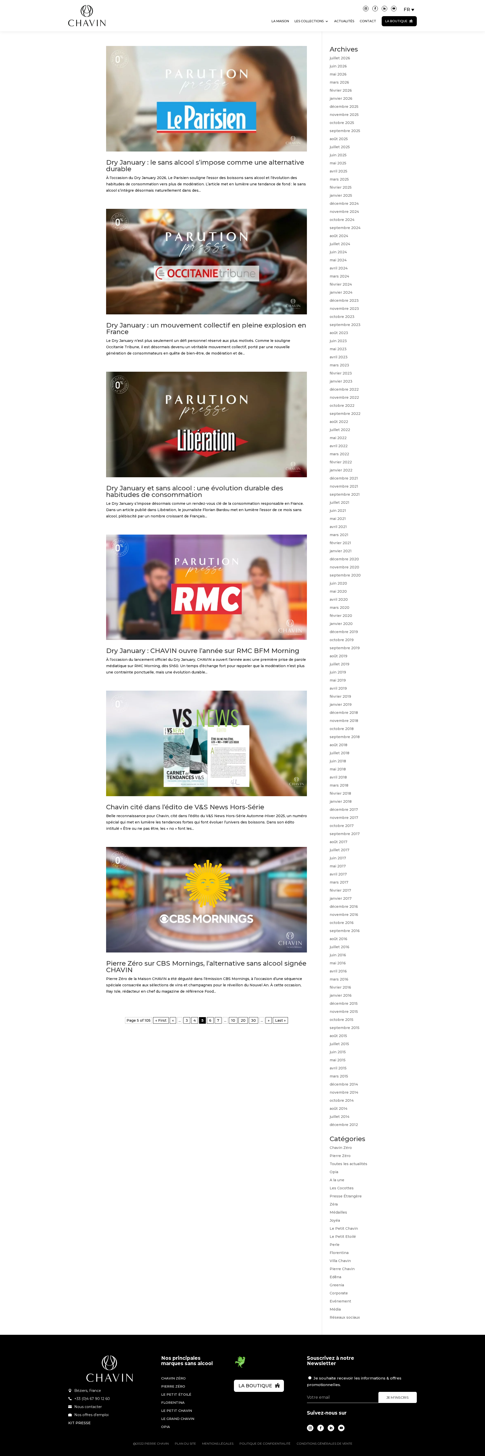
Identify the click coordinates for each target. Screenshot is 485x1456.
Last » (280, 1020)
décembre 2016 (344, 906)
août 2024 (339, 236)
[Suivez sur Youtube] (394, 8)
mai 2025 (338, 163)
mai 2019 (338, 680)
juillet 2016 (339, 947)
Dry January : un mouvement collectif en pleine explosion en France (206, 328)
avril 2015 (338, 1068)
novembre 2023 (344, 308)
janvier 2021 (341, 551)
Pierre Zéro (340, 1155)
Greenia (337, 1285)
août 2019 (338, 656)
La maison (280, 21)
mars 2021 (339, 535)
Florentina (339, 1252)
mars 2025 (339, 179)
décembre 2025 (344, 106)
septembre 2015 (344, 1027)
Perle (335, 1244)
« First (160, 1020)
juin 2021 (338, 510)
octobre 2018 (342, 728)
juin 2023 (338, 341)
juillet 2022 (340, 430)
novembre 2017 (344, 817)
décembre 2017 (344, 809)
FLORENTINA (173, 1402)
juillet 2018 (339, 753)
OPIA (165, 1427)
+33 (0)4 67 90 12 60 (92, 1398)
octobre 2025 (342, 122)
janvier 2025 (341, 195)
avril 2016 (338, 971)
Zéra (334, 1204)
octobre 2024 (342, 219)
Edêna (335, 1277)
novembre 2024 (344, 211)
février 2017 (340, 890)
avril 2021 (338, 526)
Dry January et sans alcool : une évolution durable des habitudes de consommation (194, 491)
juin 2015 (338, 1052)
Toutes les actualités (348, 1164)
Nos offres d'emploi (91, 1415)
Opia (334, 1172)
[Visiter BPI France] (240, 1367)
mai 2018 (338, 769)
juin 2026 (338, 66)
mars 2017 (339, 882)
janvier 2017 (341, 898)
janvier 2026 (341, 98)
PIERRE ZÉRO (173, 1386)
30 (253, 1020)
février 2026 (341, 90)
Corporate (339, 1293)
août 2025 (339, 139)
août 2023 (339, 333)
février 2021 (340, 543)
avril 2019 (338, 688)
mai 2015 (338, 1060)
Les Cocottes (342, 1188)
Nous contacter (88, 1406)
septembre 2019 (345, 648)
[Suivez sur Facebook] (375, 8)
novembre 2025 (344, 114)
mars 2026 (339, 82)
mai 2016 (338, 963)
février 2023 (341, 373)
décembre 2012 (344, 1124)
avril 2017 (338, 874)
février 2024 (341, 284)
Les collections (309, 21)
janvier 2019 (341, 704)
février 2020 (341, 615)
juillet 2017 (339, 850)
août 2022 (339, 421)
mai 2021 (338, 518)
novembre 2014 (344, 1092)
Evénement (340, 1301)
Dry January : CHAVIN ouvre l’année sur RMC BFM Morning (202, 651)
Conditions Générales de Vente (324, 1443)
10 (233, 1020)
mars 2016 (339, 979)
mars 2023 (339, 365)
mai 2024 (338, 260)
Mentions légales (217, 1443)
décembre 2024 (344, 203)
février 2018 (340, 793)
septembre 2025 (345, 131)
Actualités (344, 21)
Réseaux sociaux (345, 1317)
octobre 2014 (342, 1100)
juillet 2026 (340, 58)
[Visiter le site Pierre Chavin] (86, 30)
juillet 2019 (339, 664)
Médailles (338, 1212)
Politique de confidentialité (264, 1443)
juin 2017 (338, 858)
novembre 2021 (344, 486)
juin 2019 (338, 672)
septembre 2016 (345, 930)
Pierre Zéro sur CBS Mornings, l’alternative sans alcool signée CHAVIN (206, 966)
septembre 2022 (345, 413)
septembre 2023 (345, 324)
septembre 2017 (345, 834)
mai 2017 (338, 866)
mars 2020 (339, 607)
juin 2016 (338, 955)
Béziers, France (87, 1390)
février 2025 (341, 187)
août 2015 (338, 1036)
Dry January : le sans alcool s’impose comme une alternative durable (205, 165)
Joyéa (335, 1220)
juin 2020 (338, 583)
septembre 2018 (345, 737)
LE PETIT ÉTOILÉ (176, 1394)
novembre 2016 (344, 914)
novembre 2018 (344, 720)
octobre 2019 (342, 640)
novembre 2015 (344, 1011)
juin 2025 (338, 155)
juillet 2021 (339, 502)
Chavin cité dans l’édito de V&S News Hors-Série (185, 807)
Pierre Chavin (342, 1269)
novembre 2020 (344, 567)
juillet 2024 (340, 244)
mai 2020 (338, 591)
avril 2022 (339, 446)
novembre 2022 (344, 397)
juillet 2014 (339, 1116)
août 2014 (338, 1108)
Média (335, 1309)
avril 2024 (339, 268)
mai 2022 (338, 438)
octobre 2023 (342, 316)
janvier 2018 (341, 801)
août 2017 (338, 842)
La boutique (396, 21)
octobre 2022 (342, 405)
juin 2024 (338, 252)
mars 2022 (339, 454)
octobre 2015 (341, 1019)
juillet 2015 (339, 1044)
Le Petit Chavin (344, 1228)
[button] (409, 9)
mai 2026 (338, 74)
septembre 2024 (345, 227)
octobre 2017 (342, 825)
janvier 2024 (341, 292)
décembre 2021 (344, 478)
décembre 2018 (344, 712)
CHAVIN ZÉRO (173, 1378)
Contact (368, 21)
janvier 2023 (341, 381)
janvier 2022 (341, 470)
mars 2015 (339, 1076)
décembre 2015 (344, 1003)
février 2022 (341, 462)
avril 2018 (338, 777)
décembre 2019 (344, 632)
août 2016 (338, 939)
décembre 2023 (344, 300)
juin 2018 (338, 761)
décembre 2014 (344, 1084)
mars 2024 (339, 276)
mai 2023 (338, 349)
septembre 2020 (345, 575)
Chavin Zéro (341, 1147)
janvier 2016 (341, 995)
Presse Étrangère (346, 1196)
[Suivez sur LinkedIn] (384, 8)
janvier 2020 (341, 623)
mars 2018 (339, 785)
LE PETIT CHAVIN (176, 1411)
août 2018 (338, 745)
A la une (337, 1180)
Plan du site (185, 1443)
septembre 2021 (345, 494)
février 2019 (340, 696)
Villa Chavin (340, 1261)
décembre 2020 (344, 559)
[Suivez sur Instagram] (366, 8)
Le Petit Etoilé (343, 1236)
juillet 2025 (340, 147)
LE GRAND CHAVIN (177, 1419)
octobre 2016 (342, 922)
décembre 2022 (344, 389)
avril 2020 (339, 599)
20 (243, 1020)
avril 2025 (338, 171)
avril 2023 (339, 357)
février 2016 (340, 987)
